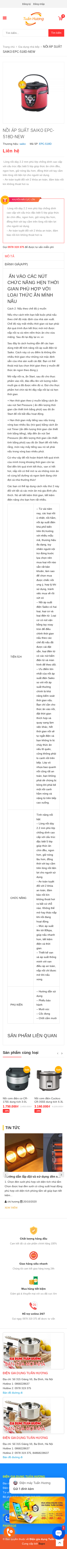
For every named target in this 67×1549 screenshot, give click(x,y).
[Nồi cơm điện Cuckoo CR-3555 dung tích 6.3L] (49, 1079)
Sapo (42, 1543)
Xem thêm (11, 1207)
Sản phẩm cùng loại (21, 1052)
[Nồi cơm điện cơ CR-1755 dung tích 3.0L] (18, 1079)
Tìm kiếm (56, 32)
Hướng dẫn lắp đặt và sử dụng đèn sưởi (34, 1176)
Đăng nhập (39, 4)
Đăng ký (26, 4)
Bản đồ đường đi (13, 1392)
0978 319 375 (16, 247)
